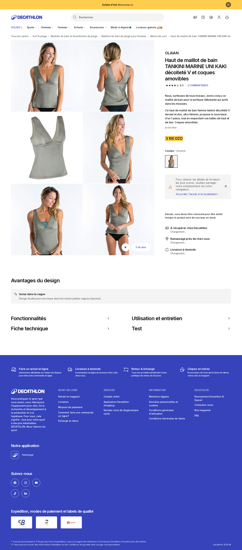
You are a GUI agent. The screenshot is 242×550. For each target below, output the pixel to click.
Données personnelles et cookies (163, 403)
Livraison (63, 401)
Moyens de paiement (70, 407)
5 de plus (141, 247)
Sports (31, 27)
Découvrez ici (117, 4)
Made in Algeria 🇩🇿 (121, 27)
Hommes (46, 27)
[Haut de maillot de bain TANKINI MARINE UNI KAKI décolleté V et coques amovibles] (46, 76)
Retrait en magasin (69, 396)
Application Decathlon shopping (116, 403)
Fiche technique (29, 328)
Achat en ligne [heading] (67, 390)
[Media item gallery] (82, 147)
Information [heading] (157, 390)
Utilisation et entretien (157, 318)
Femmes (63, 27)
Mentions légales (159, 396)
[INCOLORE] (171, 161)
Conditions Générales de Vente (167, 418)
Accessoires (97, 27)
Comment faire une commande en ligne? (75, 414)
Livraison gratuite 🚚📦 (149, 27)
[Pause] (228, 4)
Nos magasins (202, 410)
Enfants (79, 27)
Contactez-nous (203, 404)
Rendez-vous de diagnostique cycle (121, 412)
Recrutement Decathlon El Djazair (209, 398)
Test (137, 328)
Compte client (111, 396)
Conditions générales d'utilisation (161, 412)
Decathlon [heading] (201, 390)
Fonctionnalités (28, 318)
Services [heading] (109, 390)
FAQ (196, 415)
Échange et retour (68, 420)
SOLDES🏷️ (17, 27)
